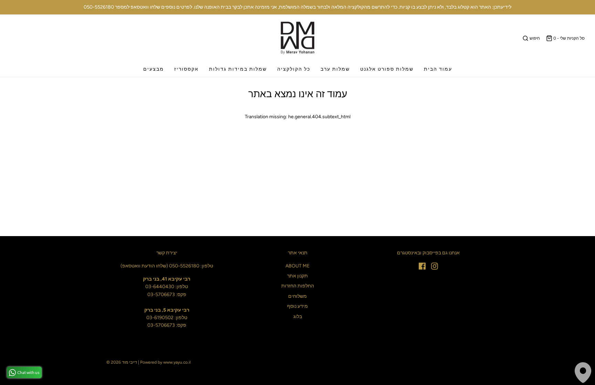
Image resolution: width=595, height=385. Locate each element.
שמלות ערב (335, 69)
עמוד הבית (438, 69)
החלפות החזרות (297, 286)
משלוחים (297, 296)
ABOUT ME (297, 266)
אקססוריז (186, 69)
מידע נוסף (297, 306)
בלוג (297, 317)
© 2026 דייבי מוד (121, 362)
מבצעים (153, 69)
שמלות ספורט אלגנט (387, 69)
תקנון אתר (297, 276)
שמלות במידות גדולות (238, 69)
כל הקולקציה (293, 69)
